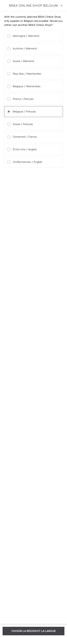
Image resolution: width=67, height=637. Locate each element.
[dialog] (33, 318)
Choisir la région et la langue (33, 631)
